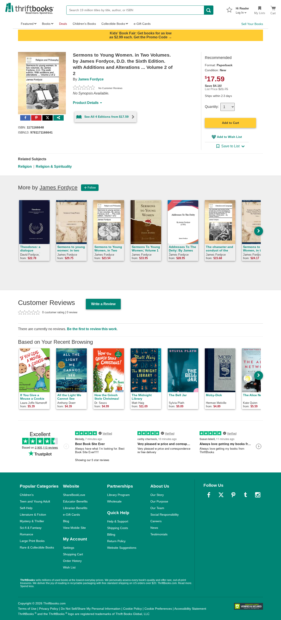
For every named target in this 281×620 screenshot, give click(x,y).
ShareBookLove (74, 495)
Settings (68, 547)
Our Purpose (159, 501)
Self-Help (26, 508)
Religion (25, 166)
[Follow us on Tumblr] (245, 495)
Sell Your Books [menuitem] (252, 24)
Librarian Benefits (75, 508)
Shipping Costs (117, 528)
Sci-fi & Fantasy (30, 527)
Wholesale (114, 501)
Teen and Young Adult (35, 501)
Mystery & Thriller (32, 521)
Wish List (69, 567)
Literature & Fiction (33, 514)
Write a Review (103, 304)
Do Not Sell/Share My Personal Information (91, 608)
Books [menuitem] (46, 23)
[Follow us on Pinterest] (233, 495)
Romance (26, 534)
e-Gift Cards (71, 514)
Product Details (86, 103)
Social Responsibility (164, 514)
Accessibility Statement (190, 608)
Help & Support (117, 521)
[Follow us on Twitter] (221, 495)
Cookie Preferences (158, 608)
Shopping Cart (73, 554)
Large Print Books (32, 541)
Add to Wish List (229, 137)
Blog (66, 521)
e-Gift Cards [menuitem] (142, 23)
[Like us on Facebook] (209, 495)
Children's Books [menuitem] (84, 23)
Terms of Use (27, 608)
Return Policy (116, 541)
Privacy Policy (48, 608)
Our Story (157, 495)
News (154, 527)
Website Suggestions (121, 547)
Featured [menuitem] (27, 23)
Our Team (157, 508)
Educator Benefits (75, 501)
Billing (111, 534)
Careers (156, 521)
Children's (27, 495)
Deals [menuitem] (63, 23)
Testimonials (159, 534)
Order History (72, 561)
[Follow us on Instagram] (257, 495)
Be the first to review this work (92, 329)
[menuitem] (242, 9)
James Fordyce (91, 79)
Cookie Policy (132, 608)
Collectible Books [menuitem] (113, 23)
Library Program (118, 495)
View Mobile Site (74, 527)
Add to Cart (230, 123)
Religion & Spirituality (54, 166)
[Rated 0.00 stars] (84, 88)
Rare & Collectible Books (37, 547)
